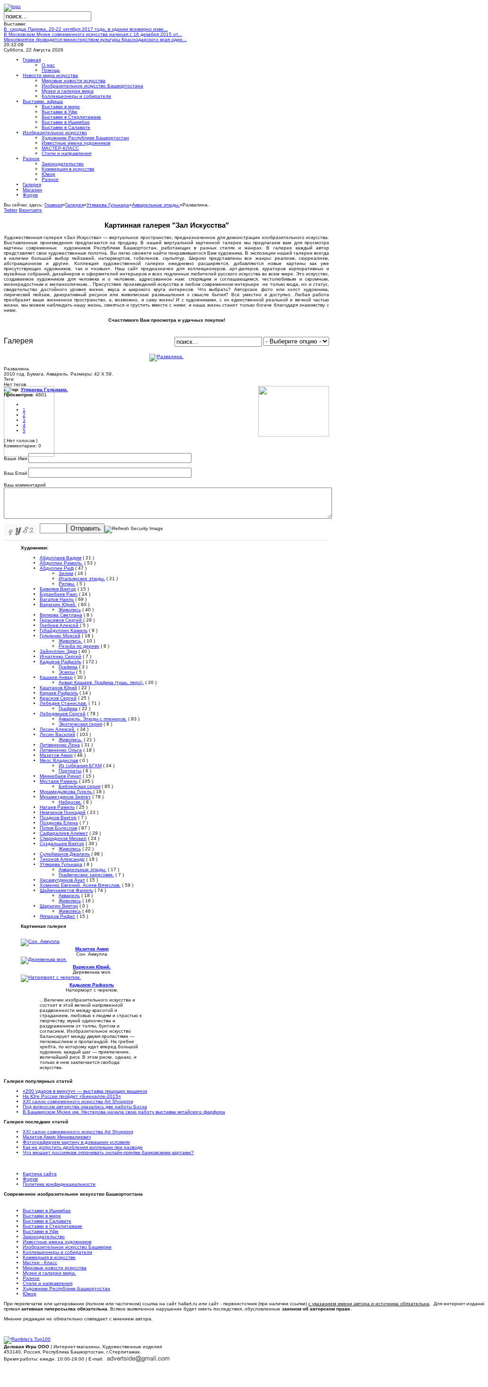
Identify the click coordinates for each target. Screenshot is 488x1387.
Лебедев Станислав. (63, 703)
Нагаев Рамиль (57, 807)
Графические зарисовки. (86, 874)
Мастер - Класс (40, 1262)
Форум (30, 1179)
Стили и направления (47, 1283)
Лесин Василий (57, 734)
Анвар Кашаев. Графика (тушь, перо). (101, 682)
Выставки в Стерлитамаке (52, 1226)
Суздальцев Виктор (62, 843)
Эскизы (67, 672)
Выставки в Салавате (47, 1221)
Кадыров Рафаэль (60, 661)
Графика (68, 666)
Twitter (10, 210)
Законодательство (44, 1236)
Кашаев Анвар (56, 677)
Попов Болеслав (58, 827)
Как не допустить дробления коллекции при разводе (83, 1147)
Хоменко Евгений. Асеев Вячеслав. (80, 885)
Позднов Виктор (58, 817)
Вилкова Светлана (61, 614)
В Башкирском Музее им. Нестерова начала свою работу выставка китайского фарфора (124, 1111)
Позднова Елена (59, 822)
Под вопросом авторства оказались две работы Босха (85, 1106)
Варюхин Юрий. (58, 604)
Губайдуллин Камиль (63, 630)
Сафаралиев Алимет (64, 833)
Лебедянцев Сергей (63, 713)
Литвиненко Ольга (61, 750)
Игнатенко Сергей (60, 656)
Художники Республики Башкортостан (66, 1288)
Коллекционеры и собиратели (57, 1252)
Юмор (29, 1293)
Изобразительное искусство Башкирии (67, 1247)
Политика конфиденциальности (59, 1184)
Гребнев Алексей (60, 625)
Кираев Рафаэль (59, 692)
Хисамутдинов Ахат (62, 879)
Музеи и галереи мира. (49, 1273)
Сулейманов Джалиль (65, 853)
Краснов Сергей (58, 698)
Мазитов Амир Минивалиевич (57, 1136)
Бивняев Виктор (58, 588)
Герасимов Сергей (61, 620)
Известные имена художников (57, 1241)
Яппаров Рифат (57, 916)
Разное (31, 1278)
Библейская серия (79, 786)
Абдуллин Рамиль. (61, 562)
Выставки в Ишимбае (47, 1210)
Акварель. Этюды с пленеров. (93, 718)
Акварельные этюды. (156, 204)
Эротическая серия (80, 724)
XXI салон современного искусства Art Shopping (78, 1101)
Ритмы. (67, 583)
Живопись (70, 609)
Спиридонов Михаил (63, 838)
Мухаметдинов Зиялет (65, 796)
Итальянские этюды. (82, 578)
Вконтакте (30, 210)
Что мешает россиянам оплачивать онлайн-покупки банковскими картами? (108, 1152)
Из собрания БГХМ (80, 765)
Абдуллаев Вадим (60, 557)
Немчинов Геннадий (63, 812)
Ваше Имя (15, 458)
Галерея (74, 204)
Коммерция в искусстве (49, 1257)
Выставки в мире (42, 1215)
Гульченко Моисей (60, 635)
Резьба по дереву (79, 646)
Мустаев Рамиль (59, 781)
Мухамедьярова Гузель (66, 791)
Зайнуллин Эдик (58, 651)
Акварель (69, 895)
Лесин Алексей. (58, 729)
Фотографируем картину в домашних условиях (76, 1142)
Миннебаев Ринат (60, 776)
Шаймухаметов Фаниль (66, 890)
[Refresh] (134, 528)
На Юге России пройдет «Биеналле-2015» (72, 1096)
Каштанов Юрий (58, 687)
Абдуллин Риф (57, 568)
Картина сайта (40, 1173)
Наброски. (70, 802)
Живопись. (70, 640)
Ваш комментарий (25, 485)
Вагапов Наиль (57, 599)
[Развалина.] (166, 356)
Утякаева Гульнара (108, 204)
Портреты (70, 770)
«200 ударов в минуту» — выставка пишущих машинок (85, 1091)
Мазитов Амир (56, 755)
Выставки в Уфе (41, 1231)
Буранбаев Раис (59, 594)
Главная (53, 204)
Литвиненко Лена (60, 744)
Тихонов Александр (62, 859)
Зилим (66, 573)
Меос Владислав (59, 760)
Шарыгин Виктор (59, 905)
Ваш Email (15, 473)
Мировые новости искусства (55, 1267)
